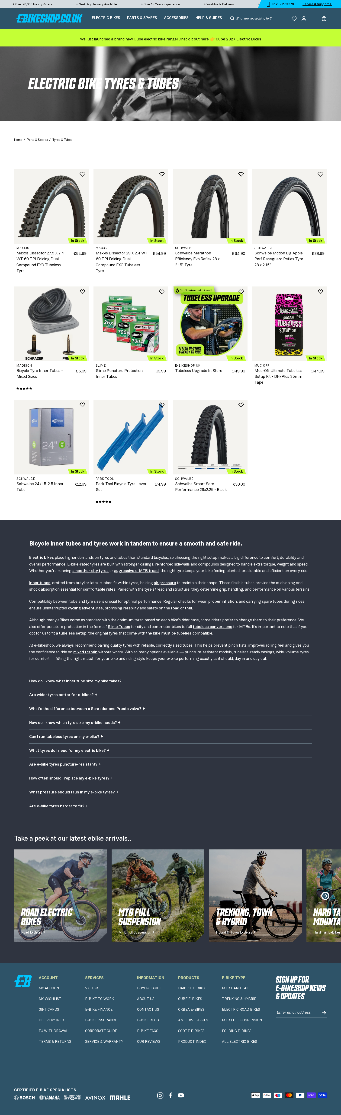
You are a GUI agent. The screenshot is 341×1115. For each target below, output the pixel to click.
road (175, 608)
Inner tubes (39, 582)
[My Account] (304, 18)
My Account (50, 988)
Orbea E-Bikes (191, 1009)
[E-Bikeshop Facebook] (171, 1095)
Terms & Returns (55, 1041)
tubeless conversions (212, 626)
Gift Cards (49, 1009)
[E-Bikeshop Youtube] (181, 1095)
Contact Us (148, 1009)
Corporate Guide (101, 1031)
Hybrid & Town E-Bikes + (236, 932)
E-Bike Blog (148, 1020)
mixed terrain (85, 652)
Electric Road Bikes (241, 1009)
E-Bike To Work (99, 999)
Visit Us (92, 988)
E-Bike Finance (99, 1009)
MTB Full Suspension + (136, 932)
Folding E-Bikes (236, 1031)
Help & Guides (209, 17)
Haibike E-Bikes (192, 988)
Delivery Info (51, 1020)
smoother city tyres (90, 570)
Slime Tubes (119, 626)
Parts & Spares (142, 17)
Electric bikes (41, 557)
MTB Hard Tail (235, 988)
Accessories (176, 17)
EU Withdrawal (53, 1031)
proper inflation (222, 601)
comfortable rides (99, 589)
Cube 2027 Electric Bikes (238, 39)
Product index (192, 1041)
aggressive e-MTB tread (136, 570)
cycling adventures (85, 608)
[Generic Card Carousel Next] (325, 896)
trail (188, 608)
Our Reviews (148, 1041)
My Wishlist (50, 999)
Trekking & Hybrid (239, 999)
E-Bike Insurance (101, 1020)
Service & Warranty (104, 1041)
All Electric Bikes (239, 1041)
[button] (24, 388)
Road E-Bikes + (33, 932)
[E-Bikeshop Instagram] (160, 1095)
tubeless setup (73, 633)
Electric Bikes (106, 17)
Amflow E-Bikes (193, 1020)
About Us (145, 999)
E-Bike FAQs (147, 1031)
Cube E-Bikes (190, 999)
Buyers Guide (149, 988)
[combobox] (256, 18)
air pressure (165, 582)
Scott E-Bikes (191, 1031)
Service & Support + (317, 4)
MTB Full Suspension (242, 1020)
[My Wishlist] (294, 18)
